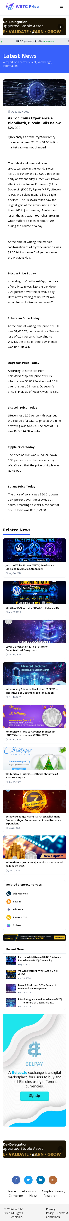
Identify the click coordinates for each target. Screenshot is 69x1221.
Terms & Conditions (57, 1215)
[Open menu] (61, 6)
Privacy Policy (51, 1211)
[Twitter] (28, 1180)
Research (50, 1195)
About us (29, 1191)
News (33, 1195)
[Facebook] (16, 1180)
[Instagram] (53, 1180)
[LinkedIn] (40, 1180)
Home (11, 1191)
